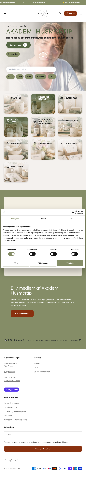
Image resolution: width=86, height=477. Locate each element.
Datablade (8, 416)
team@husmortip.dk (12, 380)
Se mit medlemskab (42, 372)
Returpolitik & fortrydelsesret (15, 420)
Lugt (51, 76)
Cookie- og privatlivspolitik (15, 411)
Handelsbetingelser (12, 403)
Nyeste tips (13, 54)
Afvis (16, 263)
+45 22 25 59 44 (10, 378)
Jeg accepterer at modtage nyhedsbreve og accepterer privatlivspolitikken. (36, 442)
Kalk (10, 76)
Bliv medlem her (22, 313)
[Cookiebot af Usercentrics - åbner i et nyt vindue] (73, 212)
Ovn (20, 76)
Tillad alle (70, 263)
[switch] (32, 254)
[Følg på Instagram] (10, 460)
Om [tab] (71, 219)
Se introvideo (18, 45)
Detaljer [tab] (43, 219)
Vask (29, 76)
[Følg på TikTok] (16, 460)
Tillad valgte (43, 263)
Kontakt (37, 363)
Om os (36, 367)
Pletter (41, 76)
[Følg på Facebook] (5, 460)
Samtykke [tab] (15, 219)
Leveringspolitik (10, 407)
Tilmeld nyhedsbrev (43, 449)
